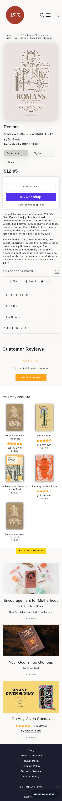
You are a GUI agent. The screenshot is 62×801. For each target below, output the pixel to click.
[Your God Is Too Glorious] (31, 640)
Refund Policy (31, 776)
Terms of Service (31, 771)
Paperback (35, 38)
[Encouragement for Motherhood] (31, 578)
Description (16, 295)
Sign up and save (31, 787)
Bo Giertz (14, 139)
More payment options (31, 204)
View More (31, 618)
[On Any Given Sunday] (31, 696)
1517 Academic (25, 35)
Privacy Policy (31, 760)
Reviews (11, 317)
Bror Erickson (21, 38)
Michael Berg (33, 730)
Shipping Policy (31, 766)
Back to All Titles (33, 551)
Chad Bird (33, 668)
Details (11, 306)
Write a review (31, 377)
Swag (31, 750)
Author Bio (14, 328)
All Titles (39, 35)
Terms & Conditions (31, 755)
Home (9, 35)
